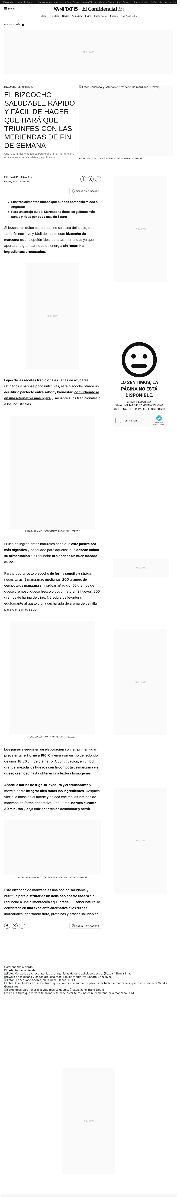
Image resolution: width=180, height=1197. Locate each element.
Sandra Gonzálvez (21, 177)
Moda (43, 16)
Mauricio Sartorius (26, 2)
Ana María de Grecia (104, 2)
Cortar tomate (172, 2)
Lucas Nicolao (141, 2)
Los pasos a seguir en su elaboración (34, 749)
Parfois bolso (156, 2)
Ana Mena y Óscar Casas (66, 2)
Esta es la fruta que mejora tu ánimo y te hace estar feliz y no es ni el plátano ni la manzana (66, 993)
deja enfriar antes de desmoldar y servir (58, 809)
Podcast (114, 16)
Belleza (55, 16)
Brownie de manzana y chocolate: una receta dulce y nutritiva (45, 977)
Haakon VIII (86, 2)
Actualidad (77, 16)
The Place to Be (129, 16)
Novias (65, 16)
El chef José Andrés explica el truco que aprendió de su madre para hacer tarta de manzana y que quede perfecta (81, 983)
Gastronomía (12, 24)
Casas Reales (100, 16)
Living (88, 16)
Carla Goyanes (44, 2)
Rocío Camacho (124, 2)
